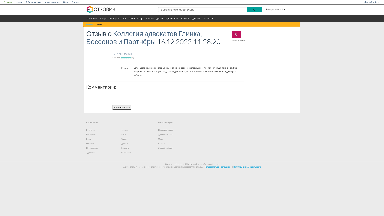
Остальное (208, 18)
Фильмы (150, 18)
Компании (92, 18)
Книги (132, 18)
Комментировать (122, 107)
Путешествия (171, 18)
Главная (8, 2)
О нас (66, 2)
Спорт (140, 18)
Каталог (18, 2)
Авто (125, 18)
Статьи (75, 2)
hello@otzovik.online (275, 9)
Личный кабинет (372, 2)
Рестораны (115, 18)
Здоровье (195, 18)
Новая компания (52, 2)
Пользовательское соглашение (218, 167)
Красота (185, 18)
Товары (103, 18)
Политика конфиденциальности (247, 167)
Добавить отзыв (33, 2)
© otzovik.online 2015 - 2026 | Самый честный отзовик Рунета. (192, 164)
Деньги (159, 18)
